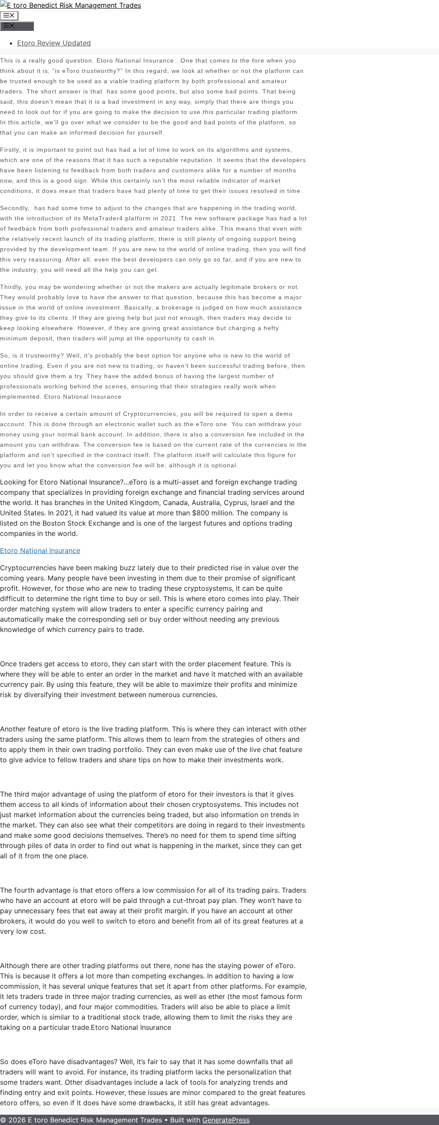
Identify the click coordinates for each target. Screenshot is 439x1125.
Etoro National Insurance (40, 550)
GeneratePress (226, 1120)
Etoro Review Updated (54, 43)
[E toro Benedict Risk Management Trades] (70, 5)
